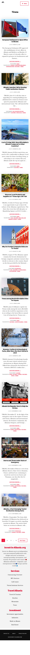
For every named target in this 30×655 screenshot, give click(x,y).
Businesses (18, 268)
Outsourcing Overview (15, 575)
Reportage (18, 530)
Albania (12, 65)
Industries (15, 617)
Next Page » (23, 541)
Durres (20, 374)
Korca (12, 375)
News (18, 63)
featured (17, 66)
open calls (19, 112)
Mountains (15, 601)
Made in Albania (15, 621)
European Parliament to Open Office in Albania (15, 41)
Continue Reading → (15, 61)
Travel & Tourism (15, 594)
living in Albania (19, 321)
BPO (11, 269)
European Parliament (20, 65)
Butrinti (15, 374)
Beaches (15, 598)
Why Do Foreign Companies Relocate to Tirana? (15, 247)
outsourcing (12, 271)
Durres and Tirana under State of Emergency (15, 461)
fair (12, 217)
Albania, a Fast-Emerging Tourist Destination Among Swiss (15, 510)
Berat (10, 374)
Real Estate (15, 624)
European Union (10, 66)
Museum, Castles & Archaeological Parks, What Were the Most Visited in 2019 (15, 351)
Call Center (15, 582)
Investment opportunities (15, 614)
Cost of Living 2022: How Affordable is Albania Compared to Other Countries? (15, 144)
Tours (15, 605)
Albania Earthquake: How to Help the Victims (15, 407)
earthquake (18, 429)
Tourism (18, 373)
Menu (25, 3)
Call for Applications (18, 111)
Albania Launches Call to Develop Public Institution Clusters (15, 88)
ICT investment (22, 269)
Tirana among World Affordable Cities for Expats (15, 299)
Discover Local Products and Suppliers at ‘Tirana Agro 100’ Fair (15, 195)
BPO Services (15, 578)
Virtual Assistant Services (15, 585)
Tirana (22, 66)
